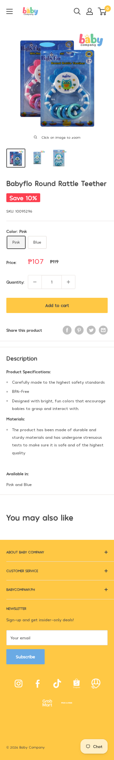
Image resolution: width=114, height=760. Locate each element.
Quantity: (15, 281)
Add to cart (57, 305)
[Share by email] (103, 330)
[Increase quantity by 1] (68, 282)
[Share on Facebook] (67, 330)
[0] (102, 11)
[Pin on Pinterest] (79, 330)
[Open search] (77, 11)
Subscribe (25, 656)
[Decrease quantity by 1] (34, 282)
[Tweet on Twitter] (91, 330)
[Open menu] (9, 11)
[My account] (89, 11)
